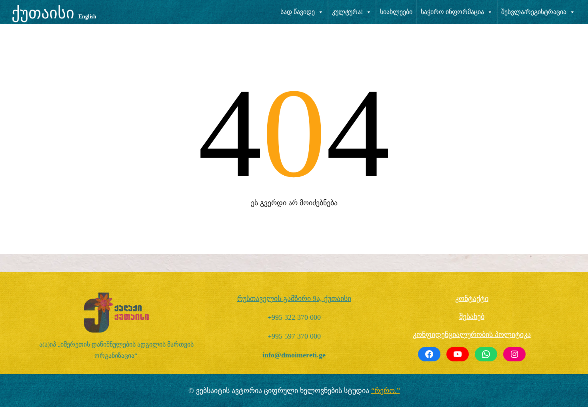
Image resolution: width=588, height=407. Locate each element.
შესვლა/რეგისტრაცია (533, 11)
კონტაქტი (471, 299)
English (87, 17)
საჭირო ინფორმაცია (452, 11)
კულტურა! (347, 11)
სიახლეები (396, 11)
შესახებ (471, 317)
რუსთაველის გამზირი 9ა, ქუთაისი (294, 299)
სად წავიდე (297, 11)
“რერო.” (385, 391)
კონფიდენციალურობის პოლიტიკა (472, 335)
